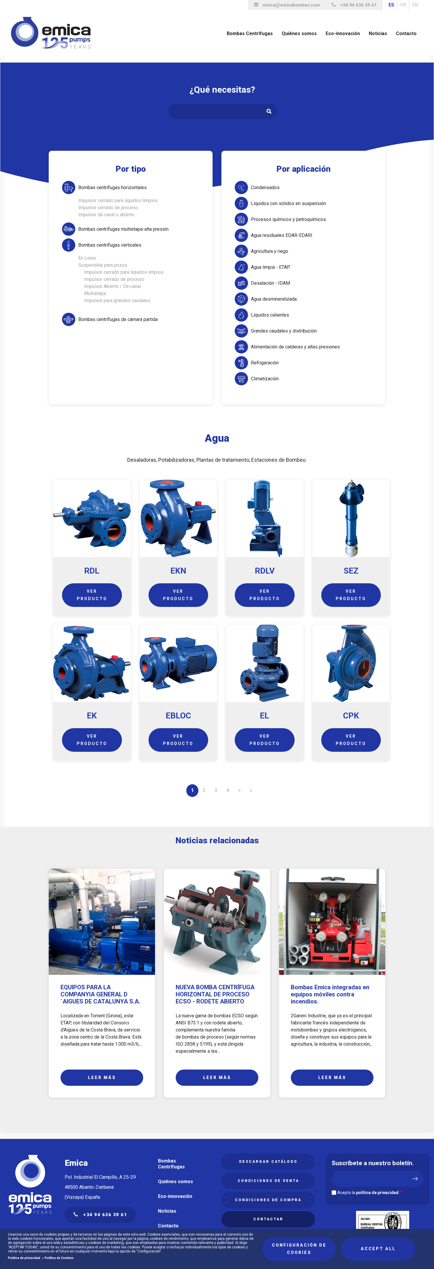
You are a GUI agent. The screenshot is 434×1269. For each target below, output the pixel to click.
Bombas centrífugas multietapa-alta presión (123, 229)
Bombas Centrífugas (250, 33)
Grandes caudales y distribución (284, 331)
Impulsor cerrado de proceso (108, 207)
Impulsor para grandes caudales (117, 300)
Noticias (378, 33)
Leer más (102, 1077)
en (415, 5)
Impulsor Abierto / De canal (112, 286)
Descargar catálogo (268, 1162)
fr (403, 5)
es (391, 5)
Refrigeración (265, 363)
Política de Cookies (59, 1258)
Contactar (268, 1219)
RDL (91, 571)
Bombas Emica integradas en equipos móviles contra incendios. (330, 994)
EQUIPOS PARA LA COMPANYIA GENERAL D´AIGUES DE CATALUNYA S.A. (100, 994)
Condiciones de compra (268, 1200)
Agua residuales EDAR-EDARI (281, 235)
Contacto (406, 33)
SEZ (351, 571)
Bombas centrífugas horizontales (112, 187)
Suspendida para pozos (102, 265)
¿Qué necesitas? (222, 89)
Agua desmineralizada (274, 299)
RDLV (265, 571)
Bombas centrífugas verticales (109, 245)
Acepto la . (368, 1192)
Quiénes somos (299, 33)
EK (92, 716)
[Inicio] (53, 33)
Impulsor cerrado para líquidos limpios (118, 200)
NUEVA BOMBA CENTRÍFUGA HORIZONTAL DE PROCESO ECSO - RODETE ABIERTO (215, 994)
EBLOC (178, 716)
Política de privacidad (24, 1258)
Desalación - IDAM (270, 283)
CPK (351, 716)
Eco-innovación (343, 33)
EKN (178, 571)
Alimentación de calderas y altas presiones (295, 347)
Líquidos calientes (270, 315)
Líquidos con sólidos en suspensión (288, 203)
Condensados (265, 187)
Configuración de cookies (299, 1249)
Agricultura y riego (269, 251)
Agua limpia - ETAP (270, 267)
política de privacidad (377, 1192)
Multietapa (95, 293)
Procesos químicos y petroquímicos (288, 219)
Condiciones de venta (268, 1181)
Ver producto (92, 595)
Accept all (378, 1248)
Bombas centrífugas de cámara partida (118, 319)
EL (264, 716)
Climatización (265, 378)
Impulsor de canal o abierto (106, 214)
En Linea (87, 258)
